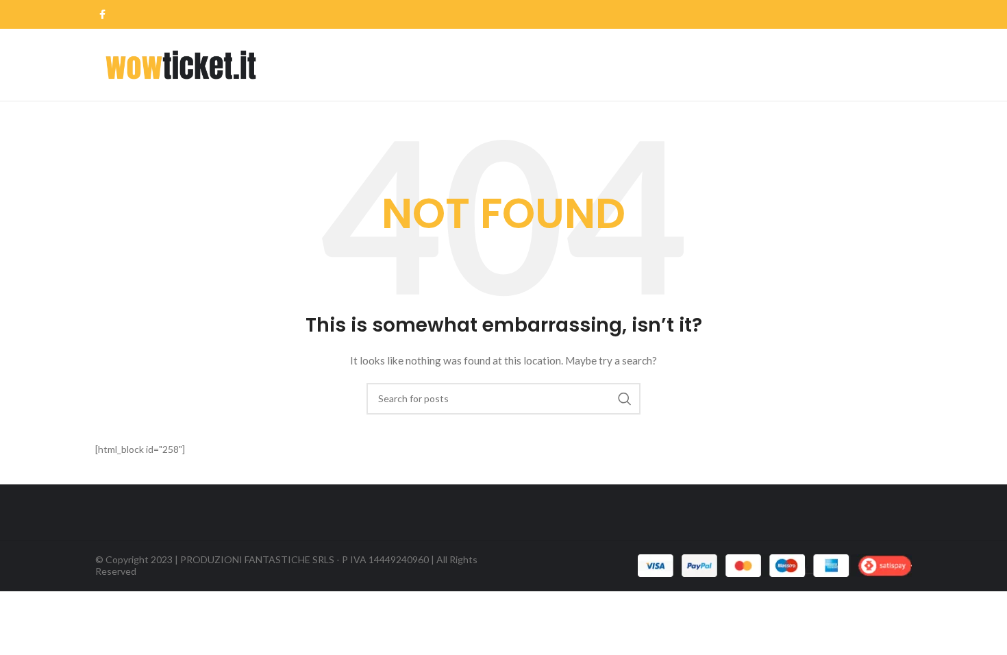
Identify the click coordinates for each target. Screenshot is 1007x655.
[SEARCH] (625, 399)
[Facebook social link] (102, 14)
